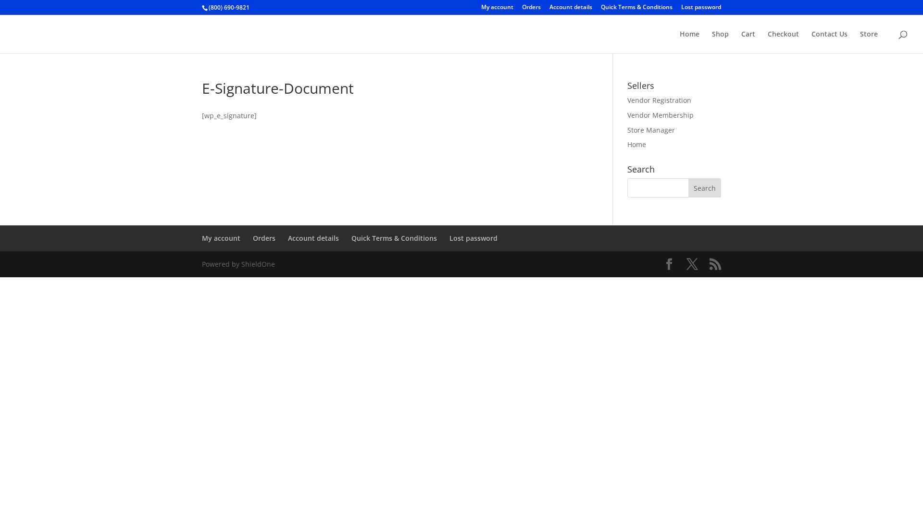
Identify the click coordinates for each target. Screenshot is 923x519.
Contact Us (829, 34)
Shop (720, 34)
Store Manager (651, 130)
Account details (570, 7)
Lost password (701, 7)
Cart (748, 34)
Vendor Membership (660, 115)
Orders (531, 7)
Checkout (783, 34)
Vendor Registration (659, 100)
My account (497, 7)
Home (689, 34)
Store (869, 34)
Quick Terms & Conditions (637, 7)
